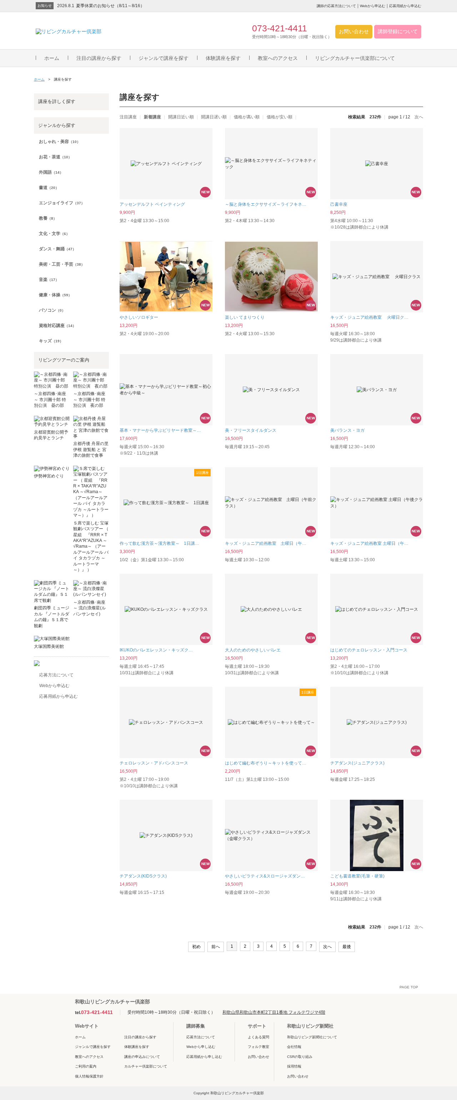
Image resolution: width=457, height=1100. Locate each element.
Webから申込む (372, 6)
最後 (346, 946)
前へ (215, 946)
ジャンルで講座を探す (164, 58)
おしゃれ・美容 (59, 141)
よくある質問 (258, 1037)
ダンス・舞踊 (57, 248)
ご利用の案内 (85, 1066)
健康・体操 (55, 294)
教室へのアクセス (278, 58)
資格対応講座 (57, 325)
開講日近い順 (181, 116)
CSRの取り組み (299, 1057)
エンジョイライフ (62, 202)
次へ (419, 116)
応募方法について (56, 674)
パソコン (52, 310)
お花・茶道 (55, 156)
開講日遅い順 (214, 116)
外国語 (51, 172)
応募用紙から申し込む (204, 1057)
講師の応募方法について (336, 6)
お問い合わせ (354, 31)
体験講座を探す (223, 58)
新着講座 (152, 116)
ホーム (51, 58)
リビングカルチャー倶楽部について (355, 58)
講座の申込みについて (142, 1057)
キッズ (51, 340)
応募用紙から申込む (405, 6)
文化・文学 (54, 233)
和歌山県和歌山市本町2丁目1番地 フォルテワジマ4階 (273, 1012)
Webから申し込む (200, 1047)
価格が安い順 (279, 116)
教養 (48, 218)
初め (196, 946)
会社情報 (294, 1047)
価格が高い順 (247, 116)
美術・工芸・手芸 (62, 264)
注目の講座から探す (98, 58)
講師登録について (398, 31)
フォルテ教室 (258, 1047)
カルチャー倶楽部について (145, 1066)
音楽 (49, 279)
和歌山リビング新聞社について (312, 1037)
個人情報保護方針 (89, 1076)
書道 (49, 187)
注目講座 (128, 116)
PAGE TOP (409, 987)
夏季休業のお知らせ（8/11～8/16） (110, 5)
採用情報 (294, 1066)
